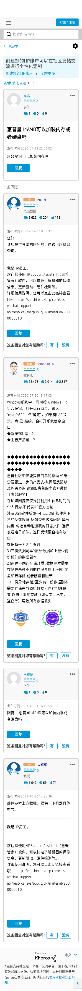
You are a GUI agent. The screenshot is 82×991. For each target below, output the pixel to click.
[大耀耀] (14, 769)
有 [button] (52, 345)
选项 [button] (75, 46)
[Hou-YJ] (14, 204)
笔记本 (13, 46)
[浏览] (7, 23)
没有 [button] (65, 345)
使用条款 (55, 977)
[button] (72, 95)
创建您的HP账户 (19, 73)
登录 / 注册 (67, 22)
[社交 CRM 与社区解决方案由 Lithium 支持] (45, 957)
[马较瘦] (14, 678)
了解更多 (48, 73)
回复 (18, 167)
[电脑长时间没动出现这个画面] (33, 83)
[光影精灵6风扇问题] (29, 83)
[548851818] (14, 368)
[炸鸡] (14, 100)
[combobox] (41, 34)
